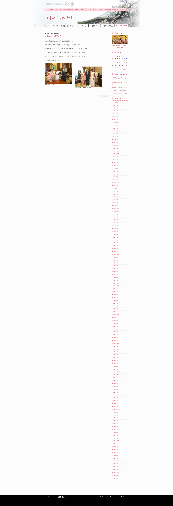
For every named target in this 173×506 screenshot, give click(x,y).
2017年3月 (115, 303)
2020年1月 (115, 231)
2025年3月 (115, 113)
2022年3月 (115, 205)
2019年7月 (115, 240)
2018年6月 (115, 268)
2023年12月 (116, 148)
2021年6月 (115, 217)
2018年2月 (115, 277)
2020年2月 (115, 228)
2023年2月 (115, 177)
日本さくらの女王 (80, 9)
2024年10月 (116, 125)
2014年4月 (115, 395)
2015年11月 (116, 346)
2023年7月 (115, 162)
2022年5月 (115, 200)
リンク (121, 9)
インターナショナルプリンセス (78, 26)
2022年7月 (115, 194)
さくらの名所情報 (68, 9)
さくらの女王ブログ (121, 25)
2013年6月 (115, 421)
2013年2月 (115, 432)
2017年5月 (115, 297)
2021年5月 (115, 220)
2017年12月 (116, 283)
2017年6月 (115, 294)
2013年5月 (115, 423)
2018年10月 (116, 257)
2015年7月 (115, 357)
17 (124, 64)
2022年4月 (115, 202)
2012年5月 (115, 458)
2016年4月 (115, 334)
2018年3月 (115, 274)
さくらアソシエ (94, 26)
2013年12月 (116, 403)
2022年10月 (116, 188)
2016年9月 (115, 320)
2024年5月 (115, 133)
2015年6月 (115, 360)
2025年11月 (116, 105)
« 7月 (115, 69)
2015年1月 (115, 369)
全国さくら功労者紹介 (111, 9)
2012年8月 (115, 449)
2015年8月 (115, 355)
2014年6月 (115, 389)
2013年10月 (116, 409)
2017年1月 (115, 309)
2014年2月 (115, 400)
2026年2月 (115, 102)
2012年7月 (115, 452)
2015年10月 (116, 349)
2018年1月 (115, 280)
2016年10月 (116, 317)
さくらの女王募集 (108, 26)
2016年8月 (115, 323)
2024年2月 (115, 142)
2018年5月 (115, 271)
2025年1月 (115, 119)
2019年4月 (115, 248)
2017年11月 (116, 286)
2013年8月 (115, 415)
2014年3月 (115, 398)
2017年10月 (116, 288)
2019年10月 (116, 237)
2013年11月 (116, 406)
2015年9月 (115, 352)
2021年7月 (115, 214)
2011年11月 (116, 475)
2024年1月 (115, 145)
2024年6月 (115, 131)
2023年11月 (116, 151)
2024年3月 (115, 139)
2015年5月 (115, 363)
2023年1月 (115, 179)
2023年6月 (115, 165)
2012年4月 (115, 461)
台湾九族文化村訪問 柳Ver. (119, 90)
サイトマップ (49, 497)
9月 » (124, 69)
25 (126, 66)
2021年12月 (116, 208)
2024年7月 (115, 128)
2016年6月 (115, 329)
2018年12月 (116, 251)
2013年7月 (115, 418)
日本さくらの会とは (55, 9)
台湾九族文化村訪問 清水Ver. (120, 87)
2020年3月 (115, 225)
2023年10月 (116, 154)
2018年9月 (115, 260)
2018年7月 (115, 266)
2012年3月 (115, 464)
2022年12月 (116, 182)
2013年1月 (115, 435)
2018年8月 (115, 263)
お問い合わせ (61, 497)
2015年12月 (116, 343)
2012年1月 (115, 469)
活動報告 (63, 26)
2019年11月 (116, 234)
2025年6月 (115, 108)
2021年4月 (115, 222)
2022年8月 (115, 191)
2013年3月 (115, 429)
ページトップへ (104, 96)
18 (126, 64)
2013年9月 (115, 412)
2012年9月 (115, 446)
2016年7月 (115, 326)
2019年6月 (115, 243)
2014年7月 (115, 386)
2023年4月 (115, 171)
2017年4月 (115, 300)
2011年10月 (116, 478)
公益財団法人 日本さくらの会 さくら (60, 4)
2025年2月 (115, 116)
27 (115, 67)
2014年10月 (116, 377)
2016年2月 (115, 337)
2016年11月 (116, 314)
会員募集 (100, 9)
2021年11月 (116, 211)
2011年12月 (116, 472)
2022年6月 (115, 197)
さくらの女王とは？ (52, 26)
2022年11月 (116, 185)
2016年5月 (115, 332)
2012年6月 (115, 455)
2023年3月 (115, 174)
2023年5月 (115, 168)
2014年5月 (115, 392)
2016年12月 (116, 311)
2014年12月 (116, 372)
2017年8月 (115, 291)
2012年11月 (116, 441)
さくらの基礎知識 (91, 9)
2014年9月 (115, 380)
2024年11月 (116, 122)
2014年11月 (116, 375)
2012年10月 (116, 443)
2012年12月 (116, 438)
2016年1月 (115, 340)
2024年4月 (115, 136)
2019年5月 (115, 245)
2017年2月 (115, 306)
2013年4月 (115, 426)
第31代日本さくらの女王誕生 (119, 93)
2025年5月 (115, 111)
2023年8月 (115, 159)
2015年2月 (115, 366)
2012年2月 (115, 466)
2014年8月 (115, 383)
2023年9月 (115, 157)
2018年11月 (116, 254)
